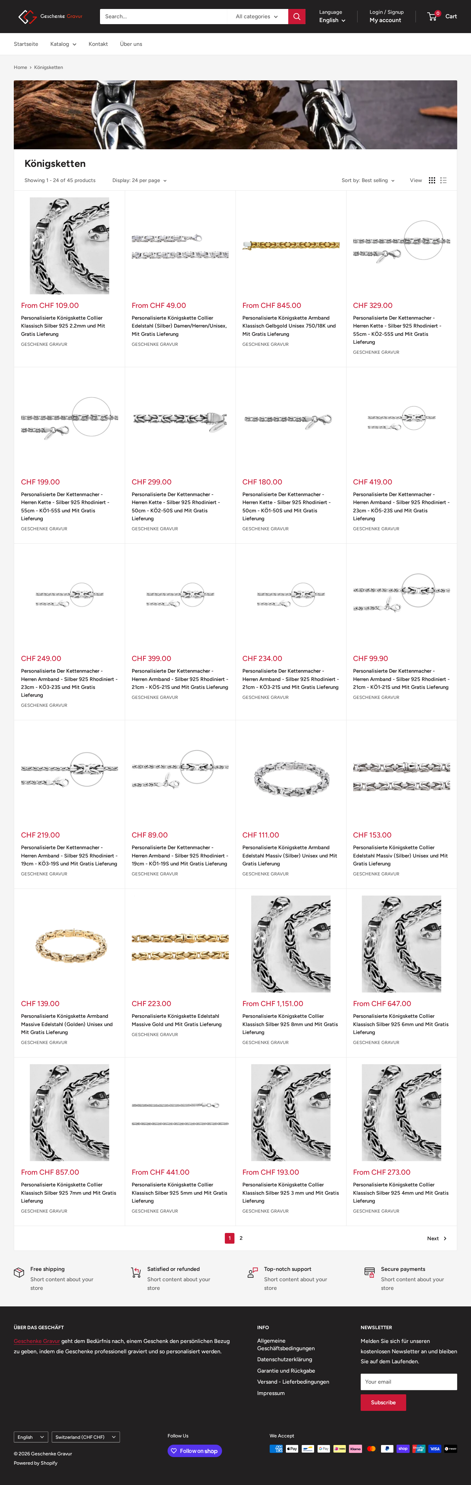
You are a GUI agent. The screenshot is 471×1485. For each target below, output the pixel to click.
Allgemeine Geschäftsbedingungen (286, 1344)
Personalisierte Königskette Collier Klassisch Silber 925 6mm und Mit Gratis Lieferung (401, 1024)
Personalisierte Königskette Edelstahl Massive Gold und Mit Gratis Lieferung (177, 1020)
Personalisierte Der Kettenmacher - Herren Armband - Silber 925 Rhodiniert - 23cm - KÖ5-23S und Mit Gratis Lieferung (401, 506)
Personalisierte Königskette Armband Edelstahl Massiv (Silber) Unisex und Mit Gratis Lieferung (289, 855)
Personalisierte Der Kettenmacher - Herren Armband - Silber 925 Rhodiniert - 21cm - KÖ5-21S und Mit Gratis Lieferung (180, 679)
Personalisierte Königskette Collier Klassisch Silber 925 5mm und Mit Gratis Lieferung (179, 1193)
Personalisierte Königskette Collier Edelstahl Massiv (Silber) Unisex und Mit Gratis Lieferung (400, 855)
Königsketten (48, 67)
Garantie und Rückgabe (286, 1370)
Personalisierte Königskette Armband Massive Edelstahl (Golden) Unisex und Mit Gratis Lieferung (67, 1024)
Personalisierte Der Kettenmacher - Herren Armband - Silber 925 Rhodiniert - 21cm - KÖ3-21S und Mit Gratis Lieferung (290, 679)
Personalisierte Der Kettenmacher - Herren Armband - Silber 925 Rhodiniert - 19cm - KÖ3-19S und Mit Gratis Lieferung (69, 855)
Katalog (59, 44)
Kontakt (98, 44)
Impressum (271, 1393)
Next (433, 1238)
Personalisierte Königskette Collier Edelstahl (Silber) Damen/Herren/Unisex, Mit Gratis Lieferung (179, 326)
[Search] (296, 16)
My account (385, 20)
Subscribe (383, 1402)
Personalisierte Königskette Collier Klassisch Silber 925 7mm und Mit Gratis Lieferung (68, 1193)
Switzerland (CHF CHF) (80, 1437)
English (25, 1437)
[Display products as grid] (432, 180)
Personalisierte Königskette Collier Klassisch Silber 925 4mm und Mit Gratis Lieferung (401, 1193)
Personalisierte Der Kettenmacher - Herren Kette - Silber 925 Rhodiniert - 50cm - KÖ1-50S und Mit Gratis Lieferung (286, 506)
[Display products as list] (443, 180)
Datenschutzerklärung (284, 1359)
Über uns (131, 44)
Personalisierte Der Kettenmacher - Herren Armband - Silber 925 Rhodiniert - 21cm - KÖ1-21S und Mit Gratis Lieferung (401, 679)
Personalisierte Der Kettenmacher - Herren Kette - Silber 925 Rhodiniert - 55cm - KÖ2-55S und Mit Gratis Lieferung (397, 330)
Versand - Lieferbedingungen (293, 1381)
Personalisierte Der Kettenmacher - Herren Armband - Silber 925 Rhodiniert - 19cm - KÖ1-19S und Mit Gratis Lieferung (180, 855)
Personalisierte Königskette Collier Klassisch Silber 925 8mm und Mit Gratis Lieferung (290, 1024)
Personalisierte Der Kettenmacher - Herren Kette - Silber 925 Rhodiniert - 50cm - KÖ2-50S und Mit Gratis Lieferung (176, 506)
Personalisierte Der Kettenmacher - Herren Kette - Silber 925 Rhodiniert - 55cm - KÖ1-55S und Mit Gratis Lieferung (65, 506)
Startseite (26, 44)
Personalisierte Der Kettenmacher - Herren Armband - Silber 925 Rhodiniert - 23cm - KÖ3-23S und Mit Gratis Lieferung (69, 683)
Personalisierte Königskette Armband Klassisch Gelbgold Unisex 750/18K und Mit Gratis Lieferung (289, 326)
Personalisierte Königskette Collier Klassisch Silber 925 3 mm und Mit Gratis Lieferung (290, 1193)
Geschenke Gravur (44, 344)
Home (20, 67)
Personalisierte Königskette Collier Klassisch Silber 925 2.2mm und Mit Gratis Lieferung (63, 326)
